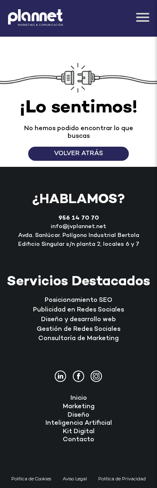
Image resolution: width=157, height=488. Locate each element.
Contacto (78, 439)
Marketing (79, 406)
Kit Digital (79, 431)
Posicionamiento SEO (78, 300)
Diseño (78, 415)
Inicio (78, 398)
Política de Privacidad (122, 479)
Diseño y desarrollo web (78, 319)
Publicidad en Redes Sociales (78, 310)
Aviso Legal (75, 479)
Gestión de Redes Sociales (78, 329)
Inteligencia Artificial (78, 423)
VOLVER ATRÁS (78, 153)
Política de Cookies (31, 479)
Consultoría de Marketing (78, 338)
